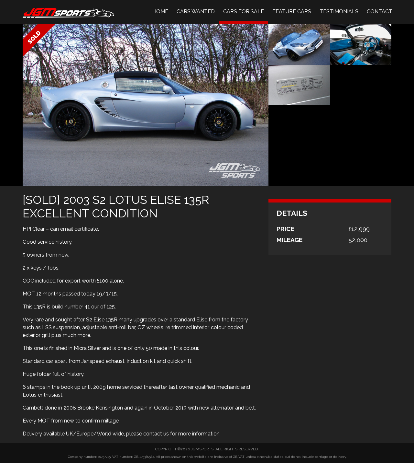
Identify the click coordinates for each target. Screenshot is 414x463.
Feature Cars (291, 11)
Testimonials (339, 11)
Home (160, 11)
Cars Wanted (196, 11)
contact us (156, 434)
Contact (379, 11)
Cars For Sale (243, 11)
